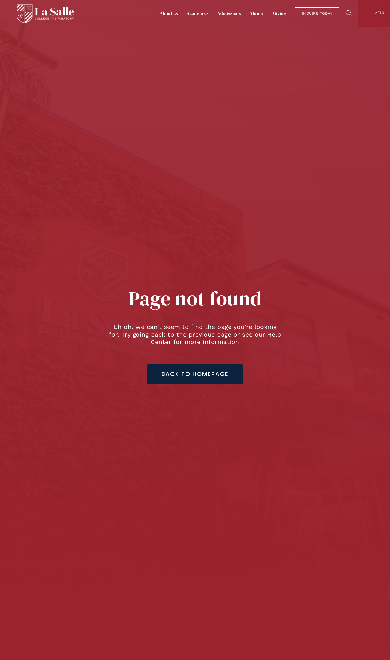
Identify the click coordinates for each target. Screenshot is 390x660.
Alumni (257, 13)
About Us (169, 13)
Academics (198, 13)
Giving (279, 13)
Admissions (229, 13)
